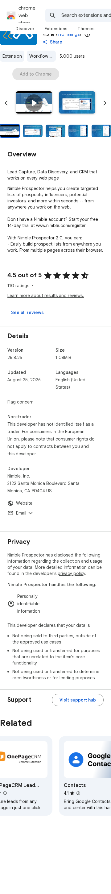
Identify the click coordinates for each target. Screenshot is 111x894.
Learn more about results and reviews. (45, 295)
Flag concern (20, 402)
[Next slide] (105, 103)
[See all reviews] (27, 312)
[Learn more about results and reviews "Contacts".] (78, 793)
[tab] (24, 28)
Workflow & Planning (42, 56)
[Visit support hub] (78, 700)
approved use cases (40, 642)
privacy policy (71, 573)
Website (24, 503)
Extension (12, 56)
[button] (33, 103)
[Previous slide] (6, 103)
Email (21, 513)
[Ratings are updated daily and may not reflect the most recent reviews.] (87, 34)
